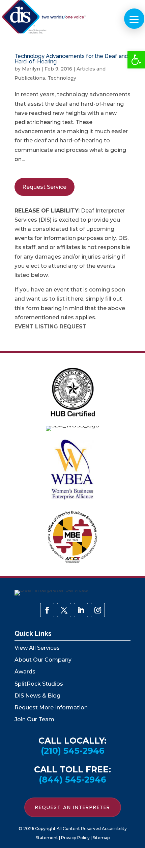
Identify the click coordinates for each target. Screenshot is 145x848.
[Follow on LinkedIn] (81, 610)
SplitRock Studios (38, 684)
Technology (62, 78)
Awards (24, 671)
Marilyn (31, 69)
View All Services (37, 648)
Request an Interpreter (72, 807)
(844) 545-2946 (72, 779)
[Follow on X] (64, 610)
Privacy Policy (75, 837)
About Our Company (42, 660)
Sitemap (101, 837)
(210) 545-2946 (73, 751)
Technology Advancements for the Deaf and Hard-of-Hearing (71, 59)
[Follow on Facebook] (47, 610)
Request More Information (51, 707)
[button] (136, 59)
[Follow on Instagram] (98, 610)
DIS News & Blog (37, 695)
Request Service (44, 187)
